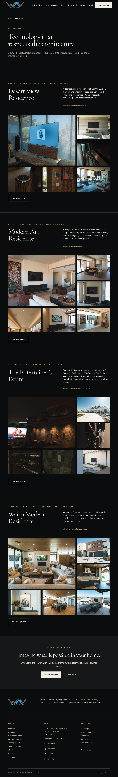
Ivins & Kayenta (86, 732)
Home (10, 18)
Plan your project (103, 5)
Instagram (51, 743)
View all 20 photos (19, 622)
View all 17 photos (19, 481)
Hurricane (84, 739)
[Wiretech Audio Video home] (15, 5)
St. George (85, 729)
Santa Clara (85, 736)
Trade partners (14, 743)
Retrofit (63, 5)
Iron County (85, 746)
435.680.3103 (70, 674)
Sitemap (107, 773)
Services (34, 5)
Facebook (51, 748)
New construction (15, 736)
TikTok (50, 754)
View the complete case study (77, 105)
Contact (11, 757)
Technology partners (16, 746)
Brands (41, 5)
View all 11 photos (18, 339)
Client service (86, 750)
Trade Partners (81, 5)
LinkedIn (50, 759)
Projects (71, 5)
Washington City (87, 743)
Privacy (100, 773)
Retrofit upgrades (15, 739)
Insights (11, 753)
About (91, 5)
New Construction (52, 5)
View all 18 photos (19, 198)
